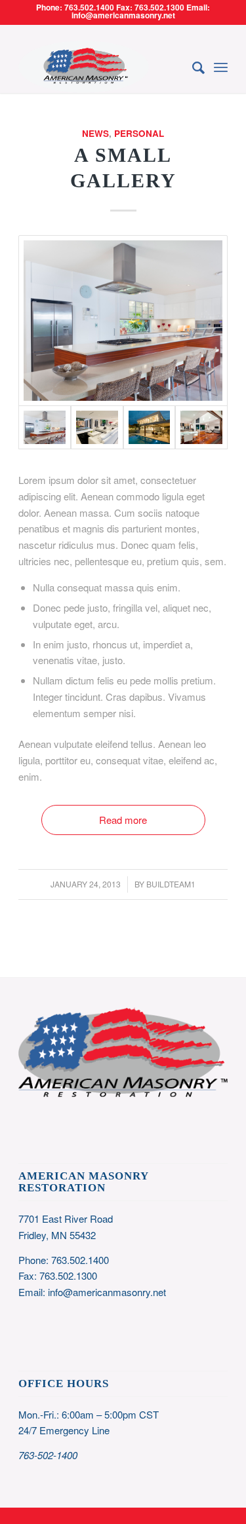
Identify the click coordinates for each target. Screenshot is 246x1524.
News (95, 133)
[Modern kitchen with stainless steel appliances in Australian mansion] (123, 320)
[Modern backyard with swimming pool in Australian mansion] (149, 427)
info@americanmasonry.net (107, 1292)
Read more (123, 820)
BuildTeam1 (170, 883)
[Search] (192, 67)
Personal (139, 133)
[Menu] (221, 67)
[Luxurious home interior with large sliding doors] (201, 427)
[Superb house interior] (97, 427)
